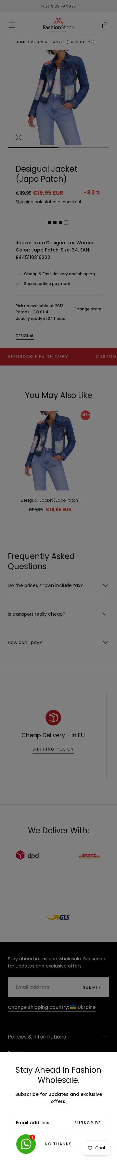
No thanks (58, 1144)
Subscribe (87, 1123)
